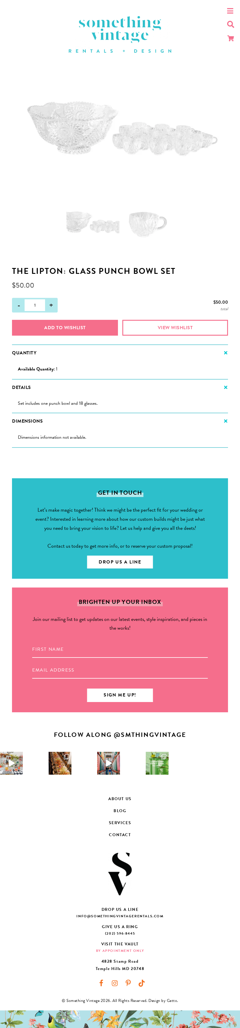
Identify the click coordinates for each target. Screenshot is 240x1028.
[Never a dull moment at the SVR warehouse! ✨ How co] (108, 763)
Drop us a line (120, 562)
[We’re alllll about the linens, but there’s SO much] (157, 763)
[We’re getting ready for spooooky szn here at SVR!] (11, 763)
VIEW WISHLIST (175, 327)
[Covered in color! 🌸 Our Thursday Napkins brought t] (60, 763)
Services (120, 823)
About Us (120, 799)
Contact (120, 835)
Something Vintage (120, 34)
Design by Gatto (162, 1001)
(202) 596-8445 (120, 933)
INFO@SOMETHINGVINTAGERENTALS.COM (119, 916)
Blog (120, 811)
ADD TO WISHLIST (65, 327)
